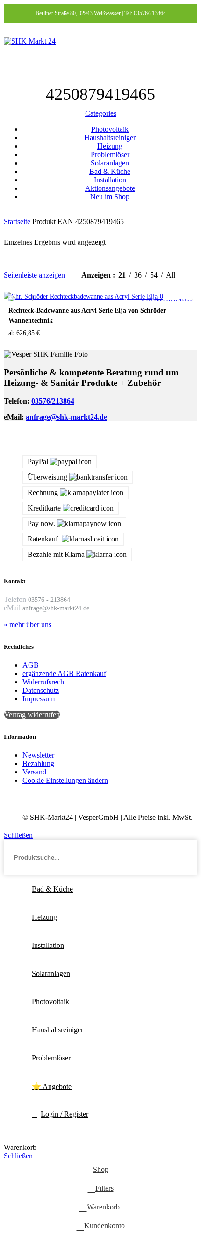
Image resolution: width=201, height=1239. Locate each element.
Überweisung (47, 477)
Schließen (18, 835)
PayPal (38, 462)
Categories (100, 113)
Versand (34, 772)
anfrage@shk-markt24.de (66, 417)
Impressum (38, 699)
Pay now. (41, 523)
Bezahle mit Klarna (56, 554)
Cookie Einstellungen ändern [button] (65, 780)
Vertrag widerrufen (32, 715)
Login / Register (64, 1114)
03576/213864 (52, 401)
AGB (30, 665)
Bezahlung (38, 763)
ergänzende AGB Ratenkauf (64, 673)
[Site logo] (30, 41)
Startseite (18, 221)
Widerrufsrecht (44, 682)
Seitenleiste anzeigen (34, 275)
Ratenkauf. (44, 539)
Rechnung (43, 492)
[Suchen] (186, 857)
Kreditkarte (44, 508)
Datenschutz (40, 690)
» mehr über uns (27, 625)
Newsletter (38, 755)
